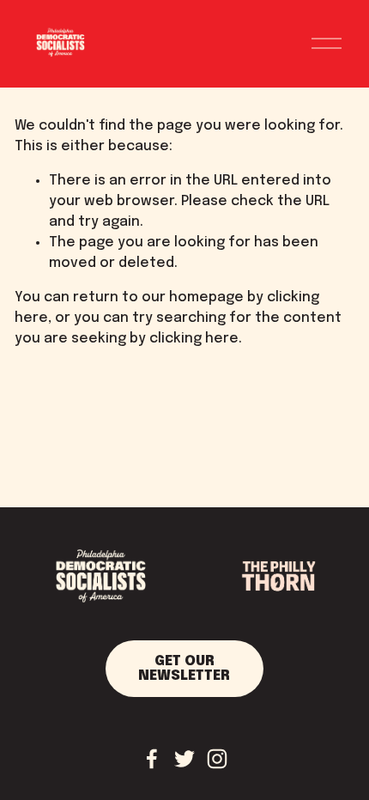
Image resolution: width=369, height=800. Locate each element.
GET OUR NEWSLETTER (184, 668)
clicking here (194, 338)
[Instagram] (217, 758)
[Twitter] (184, 758)
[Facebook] (152, 758)
